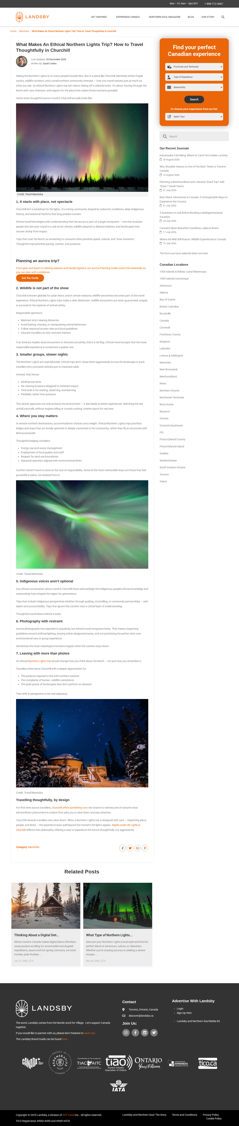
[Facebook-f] (135, 1032)
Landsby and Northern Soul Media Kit (198, 1021)
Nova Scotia (167, 404)
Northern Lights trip (39, 661)
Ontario (164, 418)
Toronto (164, 474)
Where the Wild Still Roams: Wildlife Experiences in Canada (193, 239)
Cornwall (165, 327)
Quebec (164, 453)
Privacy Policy (211, 1114)
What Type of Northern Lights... (109, 935)
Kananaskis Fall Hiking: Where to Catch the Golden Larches (194, 155)
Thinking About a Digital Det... (36, 935)
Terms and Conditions (184, 1114)
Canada (164, 320)
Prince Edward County (172, 439)
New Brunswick (169, 369)
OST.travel (69, 1114)
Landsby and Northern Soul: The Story (144, 1114)
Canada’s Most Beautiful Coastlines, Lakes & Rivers (189, 228)
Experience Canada (128, 17)
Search (194, 99)
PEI (162, 432)
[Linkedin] (144, 1032)
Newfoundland (168, 376)
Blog (191, 17)
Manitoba (24, 31)
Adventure (166, 285)
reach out (89, 1033)
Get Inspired (99, 17)
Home (13, 31)
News (163, 383)
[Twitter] (154, 1032)
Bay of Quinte (167, 299)
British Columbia (169, 306)
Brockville (165, 313)
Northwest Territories (172, 397)
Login (180, 1008)
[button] (223, 17)
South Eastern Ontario (172, 467)
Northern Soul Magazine (164, 17)
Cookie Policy (214, 1118)
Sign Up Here (184, 1012)
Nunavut (165, 411)
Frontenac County (170, 334)
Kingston (165, 341)
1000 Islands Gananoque (174, 278)
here (64, 1039)
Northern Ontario (169, 390)
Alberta (164, 292)
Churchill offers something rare (69, 807)
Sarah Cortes (50, 63)
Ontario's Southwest (171, 425)
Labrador (165, 348)
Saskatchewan (168, 460)
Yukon (163, 481)
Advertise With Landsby (193, 1001)
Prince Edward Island (172, 446)
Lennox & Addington (171, 355)
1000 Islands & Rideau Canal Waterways (183, 271)
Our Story (207, 17)
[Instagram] (126, 1032)
